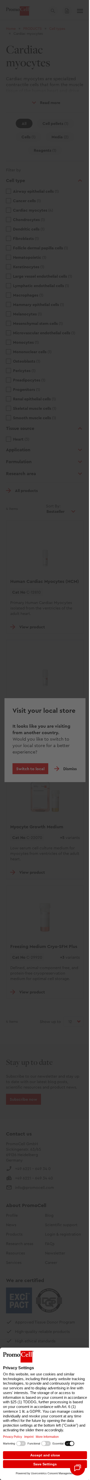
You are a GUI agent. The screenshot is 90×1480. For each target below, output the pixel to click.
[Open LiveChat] (77, 1468)
